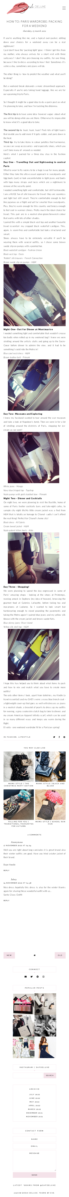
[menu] (64, 8)
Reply (7, 870)
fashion (12, 737)
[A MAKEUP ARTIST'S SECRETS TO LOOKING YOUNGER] (45, 1035)
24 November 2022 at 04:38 (17, 883)
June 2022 (34, 1098)
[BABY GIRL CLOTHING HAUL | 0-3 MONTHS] (23, 1057)
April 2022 (34, 1105)
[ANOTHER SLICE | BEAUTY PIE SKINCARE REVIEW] (45, 1014)
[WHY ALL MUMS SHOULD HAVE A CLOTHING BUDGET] (23, 1035)
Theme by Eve (47, 1193)
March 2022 (34, 1109)
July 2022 (34, 1094)
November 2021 (34, 1116)
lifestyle (24, 737)
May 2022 (34, 1102)
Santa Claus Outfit (13, 894)
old (60, 955)
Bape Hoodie (10, 864)
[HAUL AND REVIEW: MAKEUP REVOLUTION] (23, 1014)
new (9, 955)
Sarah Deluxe (30, 1193)
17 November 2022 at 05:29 (17, 845)
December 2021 (34, 1113)
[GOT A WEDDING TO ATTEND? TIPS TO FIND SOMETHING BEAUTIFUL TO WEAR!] (45, 1057)
